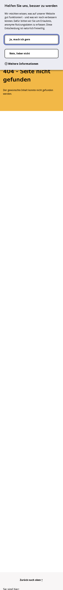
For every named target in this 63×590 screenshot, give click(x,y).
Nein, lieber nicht (19, 53)
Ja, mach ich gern (19, 39)
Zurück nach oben (30, 580)
